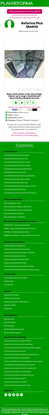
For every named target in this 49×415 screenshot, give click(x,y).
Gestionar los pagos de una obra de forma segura (19, 266)
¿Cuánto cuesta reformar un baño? (14, 378)
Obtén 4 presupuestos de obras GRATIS (24, 11)
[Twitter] (22, 102)
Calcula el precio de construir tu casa (24, 17)
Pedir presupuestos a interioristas (14, 217)
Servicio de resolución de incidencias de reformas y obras (21, 269)
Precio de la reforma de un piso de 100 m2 (17, 358)
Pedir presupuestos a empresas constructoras (18, 210)
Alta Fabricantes (9, 326)
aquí (47, 412)
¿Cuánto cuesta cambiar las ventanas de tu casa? (19, 375)
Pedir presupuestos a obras (12, 203)
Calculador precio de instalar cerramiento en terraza (20, 193)
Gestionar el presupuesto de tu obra (15, 263)
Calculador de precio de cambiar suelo (16, 182)
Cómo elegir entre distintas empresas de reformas (19, 365)
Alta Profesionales (31, 135)
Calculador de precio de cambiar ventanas (17, 179)
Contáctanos (8, 308)
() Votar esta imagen (32, 107)
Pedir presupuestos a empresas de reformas (17, 206)
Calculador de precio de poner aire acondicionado (19, 176)
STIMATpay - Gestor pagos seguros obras (16, 232)
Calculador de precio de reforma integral (16, 155)
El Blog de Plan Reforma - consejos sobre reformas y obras (22, 235)
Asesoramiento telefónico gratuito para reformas (19, 252)
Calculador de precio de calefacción (15, 172)
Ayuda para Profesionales (12, 298)
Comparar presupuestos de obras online (16, 259)
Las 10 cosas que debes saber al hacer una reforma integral (22, 347)
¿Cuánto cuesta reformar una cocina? (15, 382)
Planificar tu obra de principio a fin (14, 246)
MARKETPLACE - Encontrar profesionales (17, 225)
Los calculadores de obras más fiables (15, 278)
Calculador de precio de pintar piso (15, 189)
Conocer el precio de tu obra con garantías (17, 249)
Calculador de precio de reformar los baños (17, 165)
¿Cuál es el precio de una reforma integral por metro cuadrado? (23, 361)
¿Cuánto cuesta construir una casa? (15, 351)
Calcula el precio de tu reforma (24, 15)
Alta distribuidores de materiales (14, 329)
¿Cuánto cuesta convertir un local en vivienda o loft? (20, 368)
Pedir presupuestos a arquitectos (14, 213)
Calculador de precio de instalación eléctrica (18, 169)
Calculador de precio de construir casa (16, 158)
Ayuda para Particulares (11, 295)
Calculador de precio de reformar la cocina (17, 162)
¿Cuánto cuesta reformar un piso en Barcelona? (18, 344)
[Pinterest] (27, 102)
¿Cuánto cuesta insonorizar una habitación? (17, 371)
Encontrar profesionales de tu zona (15, 256)
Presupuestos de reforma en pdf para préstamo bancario (21, 354)
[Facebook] (16, 102)
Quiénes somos (9, 281)
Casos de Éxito (8, 284)
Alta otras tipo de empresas (12, 332)
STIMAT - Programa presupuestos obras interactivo (20, 228)
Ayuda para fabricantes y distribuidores (16, 302)
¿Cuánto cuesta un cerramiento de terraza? (17, 385)
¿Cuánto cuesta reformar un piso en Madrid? (17, 341)
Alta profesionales (9, 322)
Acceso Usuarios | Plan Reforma (24, 133)
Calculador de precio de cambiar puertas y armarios (20, 186)
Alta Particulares (17, 135)
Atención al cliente (10, 305)
